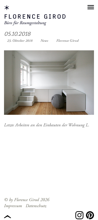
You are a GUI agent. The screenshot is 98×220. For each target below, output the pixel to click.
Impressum (13, 206)
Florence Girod (35, 17)
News (44, 41)
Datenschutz (36, 206)
